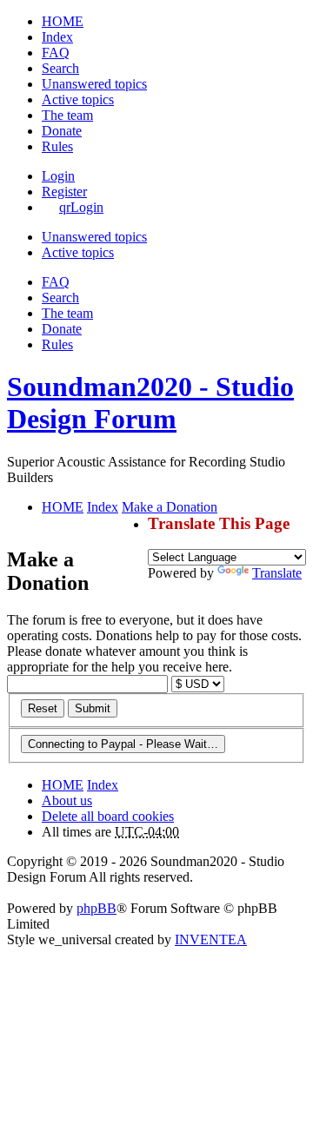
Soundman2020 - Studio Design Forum (150, 402)
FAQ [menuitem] (56, 52)
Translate (277, 573)
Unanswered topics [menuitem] (94, 83)
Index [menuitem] (57, 37)
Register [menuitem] (64, 191)
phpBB (97, 908)
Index (102, 784)
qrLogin (81, 207)
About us (67, 800)
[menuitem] (62, 130)
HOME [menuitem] (62, 21)
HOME (62, 784)
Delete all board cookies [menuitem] (108, 816)
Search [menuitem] (60, 68)
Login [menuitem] (58, 176)
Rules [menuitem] (57, 146)
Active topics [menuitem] (78, 99)
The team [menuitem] (67, 115)
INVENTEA (211, 939)
